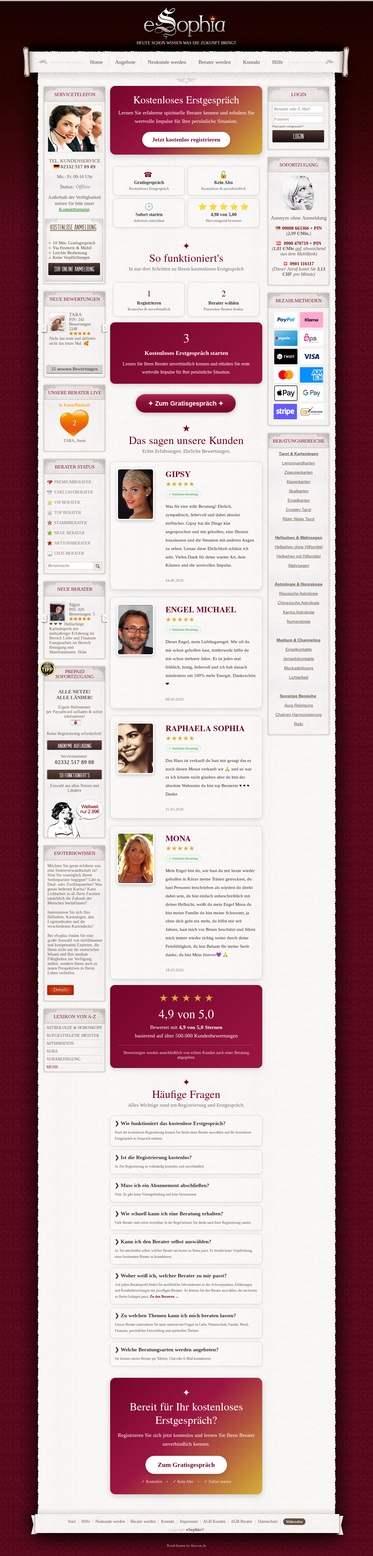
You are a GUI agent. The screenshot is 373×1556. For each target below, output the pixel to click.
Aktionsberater (72, 543)
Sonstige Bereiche (298, 696)
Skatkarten (299, 491)
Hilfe (277, 62)
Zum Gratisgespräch (186, 1464)
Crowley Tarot (298, 509)
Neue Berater (69, 533)
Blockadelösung (298, 668)
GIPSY (178, 474)
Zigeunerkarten (298, 472)
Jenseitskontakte (298, 658)
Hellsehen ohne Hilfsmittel (299, 546)
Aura (52, 1051)
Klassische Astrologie (298, 593)
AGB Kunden (214, 1521)
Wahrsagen (298, 565)
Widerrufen (294, 1521)
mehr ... (54, 1067)
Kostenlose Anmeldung (73, 227)
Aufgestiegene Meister (72, 1035)
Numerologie (298, 621)
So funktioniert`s (74, 775)
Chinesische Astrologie (298, 602)
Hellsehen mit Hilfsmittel (299, 556)
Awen (81, 440)
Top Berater (67, 512)
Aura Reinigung (298, 705)
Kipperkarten (298, 481)
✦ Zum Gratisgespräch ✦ (186, 403)
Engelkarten (299, 500)
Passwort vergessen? (287, 126)
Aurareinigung (63, 1059)
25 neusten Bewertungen (74, 369)
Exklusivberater (73, 492)
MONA (178, 838)
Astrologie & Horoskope (74, 1027)
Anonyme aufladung (75, 745)
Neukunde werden (167, 62)
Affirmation (60, 1043)
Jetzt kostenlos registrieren (186, 139)
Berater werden (214, 62)
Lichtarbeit (298, 677)
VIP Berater (67, 502)
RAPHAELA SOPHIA (205, 728)
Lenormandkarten (298, 463)
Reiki (298, 724)
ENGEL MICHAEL (201, 609)
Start (72, 1521)
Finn (73, 604)
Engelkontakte (299, 649)
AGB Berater (241, 1521)
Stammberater (70, 523)
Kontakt (251, 62)
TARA (75, 314)
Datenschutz (268, 1521)
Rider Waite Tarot (298, 519)
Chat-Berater (69, 553)
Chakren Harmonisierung (298, 714)
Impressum (189, 1521)
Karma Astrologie (298, 612)
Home (96, 62)
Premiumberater (72, 482)
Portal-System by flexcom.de (186, 1545)
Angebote (125, 62)
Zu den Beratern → (164, 1297)
